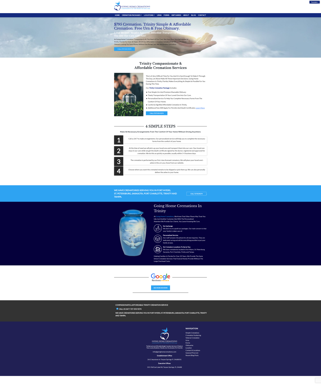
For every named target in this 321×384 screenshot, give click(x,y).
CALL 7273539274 (196, 194)
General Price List (192, 353)
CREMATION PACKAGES (131, 15)
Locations (148, 15)
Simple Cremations (192, 333)
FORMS (166, 15)
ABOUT (186, 15)
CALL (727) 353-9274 (124, 49)
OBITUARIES (176, 15)
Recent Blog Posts (192, 355)
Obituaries (189, 345)
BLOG (193, 15)
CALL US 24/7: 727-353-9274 (130, 309)
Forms (188, 343)
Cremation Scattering (193, 335)
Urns (187, 340)
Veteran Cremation (192, 338)
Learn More (200, 108)
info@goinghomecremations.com (164, 352)
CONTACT (202, 15)
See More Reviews (161, 288)
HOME (117, 15)
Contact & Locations (193, 350)
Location (189, 348)
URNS (159, 15)
